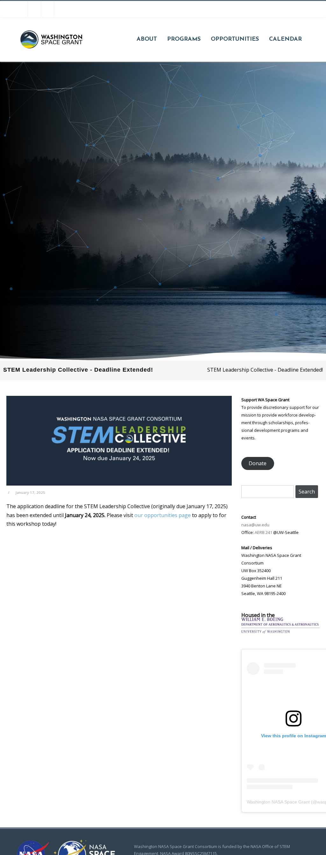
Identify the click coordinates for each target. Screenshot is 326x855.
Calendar (285, 39)
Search (307, 491)
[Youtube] (47, 9)
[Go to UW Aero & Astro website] (280, 631)
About (147, 39)
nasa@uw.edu (255, 525)
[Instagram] (34, 9)
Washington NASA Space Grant (278, 801)
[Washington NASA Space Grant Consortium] (51, 59)
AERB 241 (263, 532)
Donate (257, 463)
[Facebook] (21, 9)
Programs (184, 39)
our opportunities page (162, 515)
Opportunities (235, 39)
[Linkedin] (60, 9)
